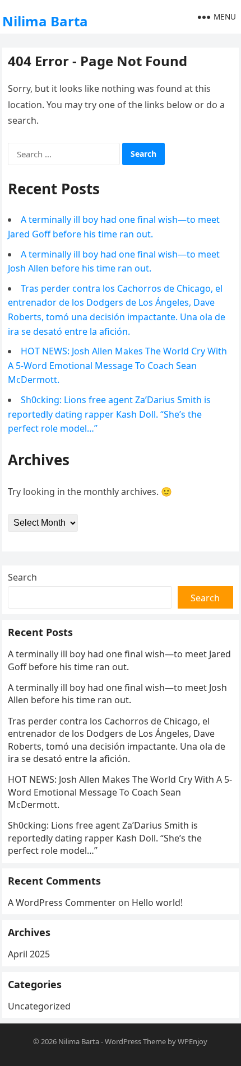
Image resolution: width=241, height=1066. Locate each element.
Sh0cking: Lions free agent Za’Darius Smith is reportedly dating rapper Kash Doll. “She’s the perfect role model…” (109, 414)
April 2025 (29, 954)
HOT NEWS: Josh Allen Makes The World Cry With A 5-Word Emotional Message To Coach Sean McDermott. (117, 365)
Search (22, 577)
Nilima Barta (45, 21)
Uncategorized (39, 1006)
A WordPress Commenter (62, 902)
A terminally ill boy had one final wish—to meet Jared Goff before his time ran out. (119, 660)
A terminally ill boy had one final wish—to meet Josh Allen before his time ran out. (117, 693)
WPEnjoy (192, 1041)
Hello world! (157, 902)
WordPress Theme (135, 1041)
